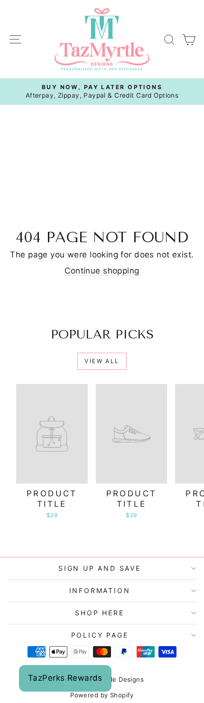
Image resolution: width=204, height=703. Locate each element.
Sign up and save (99, 568)
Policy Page (100, 635)
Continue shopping (102, 270)
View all (101, 361)
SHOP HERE (99, 613)
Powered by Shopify (102, 695)
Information (99, 590)
